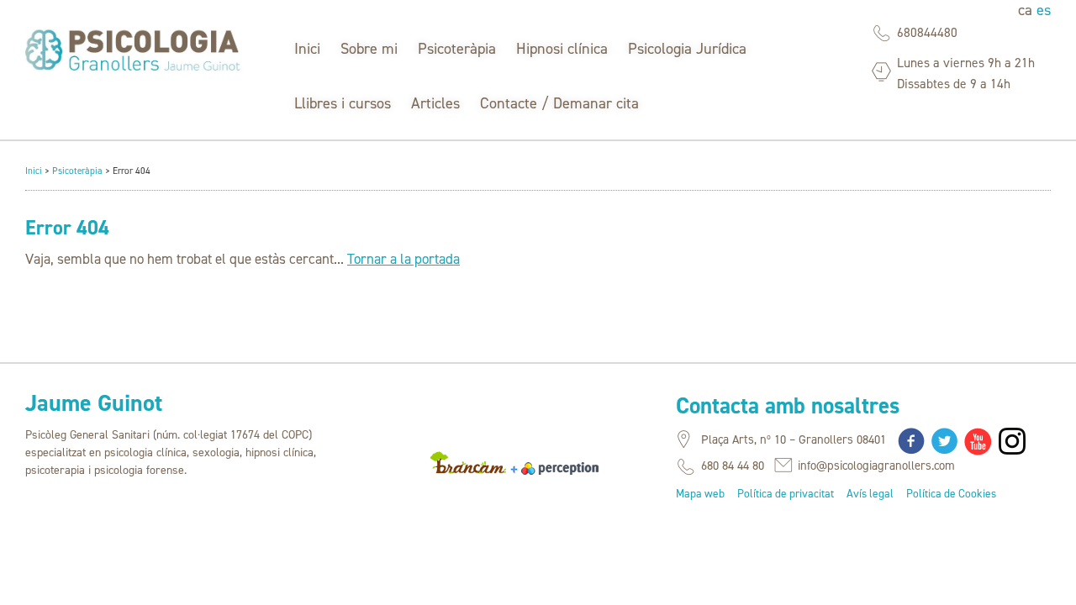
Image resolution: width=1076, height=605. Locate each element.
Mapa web (700, 493)
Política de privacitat (785, 493)
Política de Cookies (951, 493)
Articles (435, 103)
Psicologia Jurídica (687, 49)
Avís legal (870, 493)
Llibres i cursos (342, 103)
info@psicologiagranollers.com (876, 465)
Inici (307, 49)
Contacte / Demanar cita (559, 103)
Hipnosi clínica (562, 49)
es (1043, 10)
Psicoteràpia (457, 49)
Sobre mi (369, 49)
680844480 (927, 32)
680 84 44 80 (732, 465)
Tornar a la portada (403, 259)
